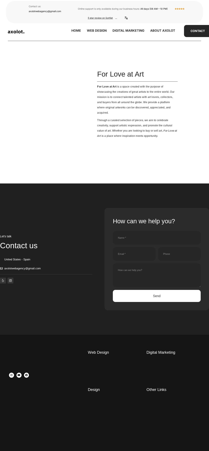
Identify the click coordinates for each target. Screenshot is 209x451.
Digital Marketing (128, 30)
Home (76, 30)
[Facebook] (26, 375)
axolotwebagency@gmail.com (45, 11)
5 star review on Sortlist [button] (100, 17)
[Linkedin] (10, 281)
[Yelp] (3, 281)
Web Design (97, 30)
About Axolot (162, 30)
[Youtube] (19, 375)
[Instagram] (11, 375)
